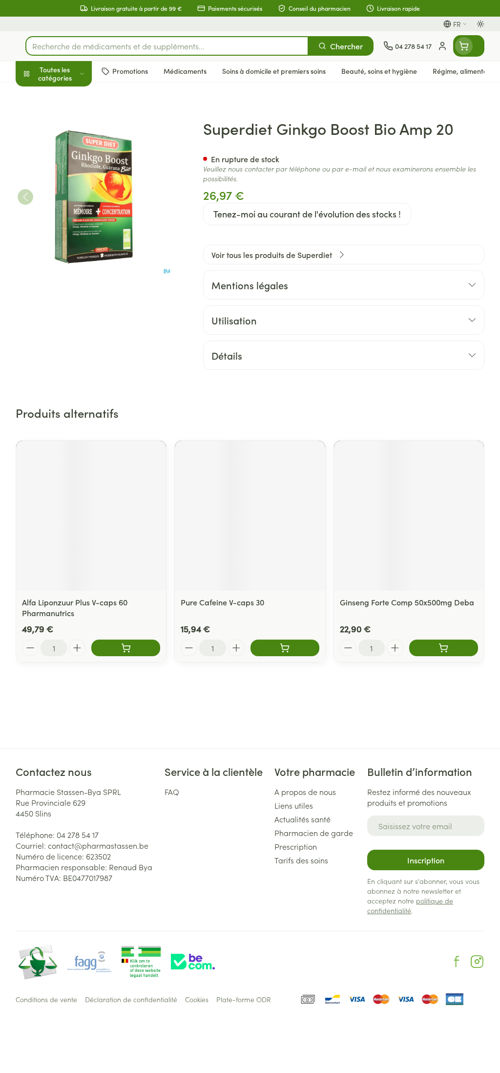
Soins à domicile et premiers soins (78, 254)
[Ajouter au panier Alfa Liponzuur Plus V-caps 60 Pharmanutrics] (125, 648)
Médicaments (78, 304)
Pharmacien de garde (313, 832)
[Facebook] (456, 961)
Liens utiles (293, 805)
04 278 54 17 (78, 834)
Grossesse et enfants (78, 179)
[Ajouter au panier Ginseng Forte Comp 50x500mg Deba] (443, 648)
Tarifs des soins (301, 860)
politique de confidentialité (410, 905)
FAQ (172, 791)
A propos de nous (305, 791)
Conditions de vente (46, 999)
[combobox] (167, 46)
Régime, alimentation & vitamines (78, 152)
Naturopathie (78, 226)
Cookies (196, 999)
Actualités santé (302, 819)
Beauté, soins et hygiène (78, 120)
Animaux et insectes (78, 281)
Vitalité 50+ (78, 202)
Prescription (295, 846)
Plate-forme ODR (243, 999)
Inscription (425, 860)
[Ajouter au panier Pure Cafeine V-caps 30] (284, 648)
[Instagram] (477, 961)
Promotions (43, 94)
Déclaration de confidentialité (131, 999)
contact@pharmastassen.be (98, 845)
